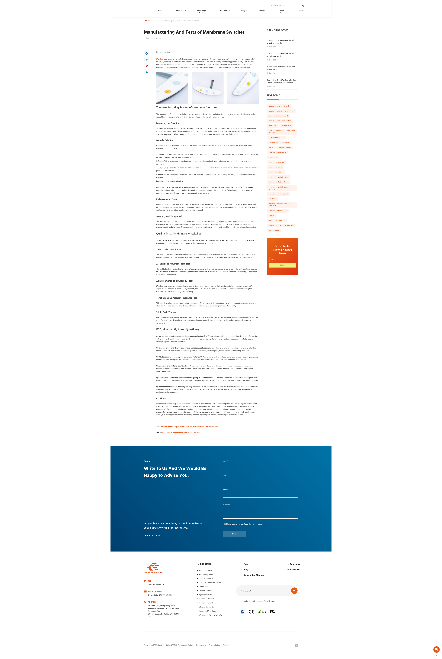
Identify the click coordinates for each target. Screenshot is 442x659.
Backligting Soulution (207, 574)
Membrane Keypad (206, 598)
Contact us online (152, 536)
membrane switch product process (279, 188)
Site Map (226, 645)
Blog (243, 10)
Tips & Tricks (274, 230)
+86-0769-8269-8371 (156, 584)
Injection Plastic (205, 594)
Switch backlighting (277, 220)
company (272, 125)
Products (179, 10)
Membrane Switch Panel (278, 182)
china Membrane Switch (278, 116)
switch (271, 215)
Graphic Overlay (284, 147)
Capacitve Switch (206, 578)
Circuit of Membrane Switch (210, 582)
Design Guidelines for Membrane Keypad (282, 131)
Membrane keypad (276, 162)
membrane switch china (278, 177)
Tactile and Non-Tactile (208, 611)
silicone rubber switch (278, 210)
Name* (225, 461)
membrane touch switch (278, 194)
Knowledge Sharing (201, 11)
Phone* (226, 490)
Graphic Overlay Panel (277, 152)
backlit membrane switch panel (281, 111)
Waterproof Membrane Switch (211, 615)
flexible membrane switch (279, 142)
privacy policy (257, 524)
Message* (227, 504)
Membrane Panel (275, 167)
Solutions (224, 10)
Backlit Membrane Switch (279, 106)
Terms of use (201, 645)
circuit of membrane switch (280, 120)
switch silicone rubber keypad (281, 225)
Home (160, 10)
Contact (301, 10)
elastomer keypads (276, 137)
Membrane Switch (276, 172)
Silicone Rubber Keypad (208, 607)
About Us (281, 11)
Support (262, 10)
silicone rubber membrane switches (279, 204)
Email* (225, 475)
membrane (273, 157)
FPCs (271, 147)
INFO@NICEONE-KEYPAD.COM (160, 595)
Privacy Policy (214, 645)
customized (286, 125)
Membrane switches (164, 59)
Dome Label (203, 586)
